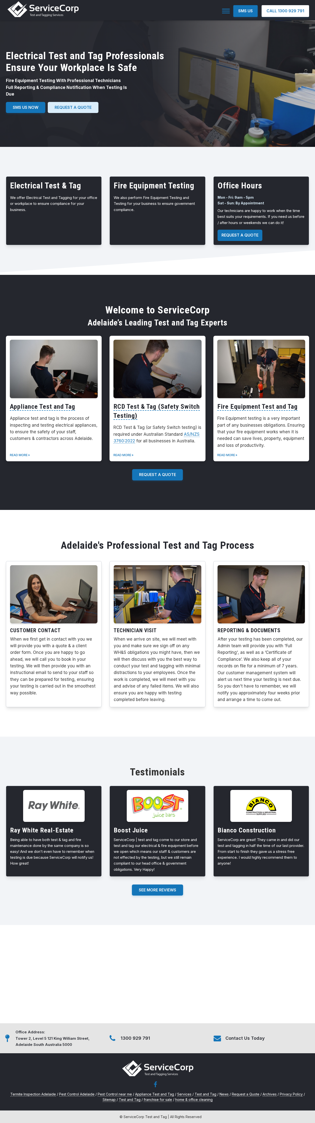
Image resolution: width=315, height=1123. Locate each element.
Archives (270, 1094)
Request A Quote (157, 474)
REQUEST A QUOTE (239, 235)
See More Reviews (157, 889)
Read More (19, 455)
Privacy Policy (291, 1094)
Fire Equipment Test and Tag (257, 406)
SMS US (245, 10)
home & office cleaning (194, 1099)
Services (184, 1094)
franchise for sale (158, 1099)
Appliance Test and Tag (42, 406)
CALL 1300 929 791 (285, 10)
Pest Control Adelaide (76, 1094)
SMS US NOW (25, 107)
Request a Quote (73, 107)
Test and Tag (205, 1094)
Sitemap (109, 1099)
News (224, 1094)
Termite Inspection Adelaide (33, 1094)
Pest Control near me (115, 1094)
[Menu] (226, 11)
